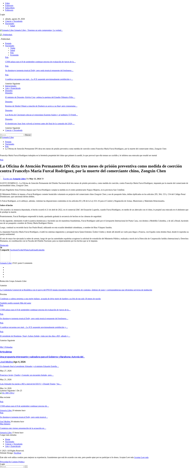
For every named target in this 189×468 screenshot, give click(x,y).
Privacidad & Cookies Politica (12, 462)
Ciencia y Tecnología (13, 21)
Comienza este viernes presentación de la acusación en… (23, 428)
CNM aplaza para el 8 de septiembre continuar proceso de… (24, 406)
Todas (12, 48)
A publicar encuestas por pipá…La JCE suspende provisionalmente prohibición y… (39, 79)
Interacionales (10, 86)
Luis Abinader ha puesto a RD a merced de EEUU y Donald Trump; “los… (30, 384)
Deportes (8, 90)
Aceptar (137, 457)
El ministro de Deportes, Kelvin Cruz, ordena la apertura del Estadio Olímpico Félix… (40, 97)
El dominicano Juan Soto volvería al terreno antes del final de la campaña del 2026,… (40, 123)
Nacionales (9, 23)
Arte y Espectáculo (13, 88)
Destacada (4, 245)
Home (7, 439)
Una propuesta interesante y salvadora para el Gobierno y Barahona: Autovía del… (42, 356)
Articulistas (6, 351)
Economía (14, 55)
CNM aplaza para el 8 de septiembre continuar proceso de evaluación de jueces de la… (40, 62)
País (12, 53)
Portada (8, 43)
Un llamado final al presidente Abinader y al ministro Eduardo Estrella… (29, 366)
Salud (12, 26)
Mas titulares (5, 424)
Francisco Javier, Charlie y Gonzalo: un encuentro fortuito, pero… (27, 375)
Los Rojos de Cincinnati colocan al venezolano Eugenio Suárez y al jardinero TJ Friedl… (41, 115)
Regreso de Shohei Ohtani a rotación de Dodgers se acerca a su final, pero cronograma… (41, 106)
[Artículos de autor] (5, 261)
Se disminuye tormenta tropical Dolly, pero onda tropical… (24, 417)
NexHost (17, 453)
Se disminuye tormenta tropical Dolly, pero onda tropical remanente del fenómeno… (39, 70)
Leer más (144, 457)
